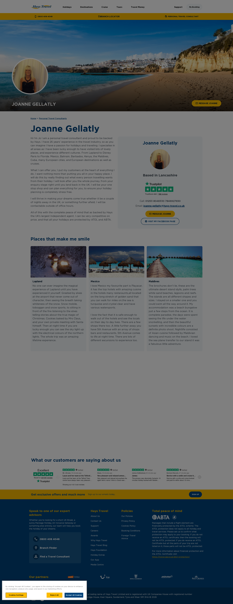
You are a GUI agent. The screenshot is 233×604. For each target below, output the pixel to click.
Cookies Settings (16, 595)
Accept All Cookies (74, 595)
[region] (44, 590)
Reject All (54, 595)
